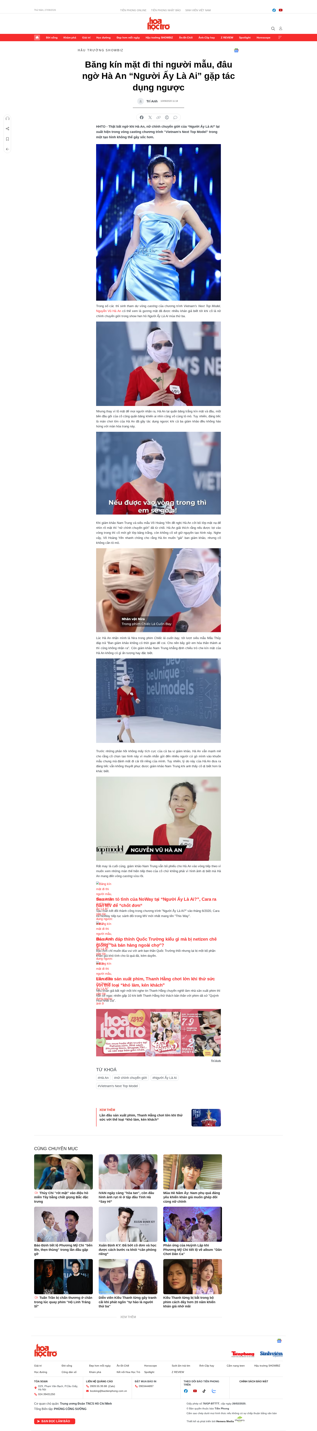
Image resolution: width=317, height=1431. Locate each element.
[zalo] (216, 1391)
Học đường (103, 37)
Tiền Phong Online (133, 10)
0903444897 (146, 1386)
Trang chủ (37, 37)
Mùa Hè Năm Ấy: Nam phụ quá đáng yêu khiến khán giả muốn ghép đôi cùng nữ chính (191, 1197)
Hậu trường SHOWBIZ (159, 37)
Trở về (7, 149)
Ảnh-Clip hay (206, 37)
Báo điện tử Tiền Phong (158, 23)
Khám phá (69, 37)
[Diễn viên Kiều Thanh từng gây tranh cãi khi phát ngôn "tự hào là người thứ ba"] (128, 1276)
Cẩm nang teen (236, 1365)
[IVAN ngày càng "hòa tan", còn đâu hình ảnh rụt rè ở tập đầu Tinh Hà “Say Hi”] (128, 1171)
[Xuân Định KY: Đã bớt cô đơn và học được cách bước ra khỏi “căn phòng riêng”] (128, 1224)
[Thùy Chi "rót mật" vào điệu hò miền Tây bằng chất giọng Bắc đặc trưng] (63, 1171)
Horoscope (263, 37)
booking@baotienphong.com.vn (108, 1390)
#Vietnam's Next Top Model (118, 1086)
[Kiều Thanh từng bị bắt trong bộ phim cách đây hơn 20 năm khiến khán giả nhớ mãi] (192, 1276)
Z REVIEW (227, 37)
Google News (236, 50)
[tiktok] (206, 1391)
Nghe (7, 118)
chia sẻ (141, 117)
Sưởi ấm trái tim (181, 1365)
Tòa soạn (41, 1381)
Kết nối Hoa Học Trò (128, 1372)
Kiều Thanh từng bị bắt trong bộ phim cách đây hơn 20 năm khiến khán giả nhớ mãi (189, 1302)
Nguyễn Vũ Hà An (108, 311)
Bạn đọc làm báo (55, 1421)
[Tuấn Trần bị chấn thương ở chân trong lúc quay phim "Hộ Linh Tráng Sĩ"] (63, 1276)
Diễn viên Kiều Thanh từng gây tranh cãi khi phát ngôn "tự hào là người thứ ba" (127, 1302)
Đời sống (52, 37)
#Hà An (103, 1078)
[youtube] (280, 10)
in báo (167, 117)
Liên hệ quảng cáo (99, 1381)
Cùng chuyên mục (56, 1148)
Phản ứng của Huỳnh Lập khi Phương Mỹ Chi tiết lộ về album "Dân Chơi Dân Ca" (192, 1249)
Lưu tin (7, 139)
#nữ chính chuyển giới (130, 1078)
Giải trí (86, 37)
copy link (158, 117)
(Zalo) (111, 1386)
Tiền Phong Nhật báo (166, 10)
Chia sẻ (7, 128)
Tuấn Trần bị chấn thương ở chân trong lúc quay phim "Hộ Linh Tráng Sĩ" (63, 1302)
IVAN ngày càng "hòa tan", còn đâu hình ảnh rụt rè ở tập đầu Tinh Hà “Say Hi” (126, 1197)
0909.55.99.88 (98, 1386)
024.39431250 (46, 1394)
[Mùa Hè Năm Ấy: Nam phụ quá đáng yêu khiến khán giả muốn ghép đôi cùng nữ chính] (192, 1171)
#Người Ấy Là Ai (164, 1078)
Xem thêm (280, 37)
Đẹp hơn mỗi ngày (128, 37)
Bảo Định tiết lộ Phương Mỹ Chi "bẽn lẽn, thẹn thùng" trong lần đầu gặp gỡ (63, 1249)
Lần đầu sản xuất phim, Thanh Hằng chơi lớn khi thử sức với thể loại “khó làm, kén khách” (141, 1117)
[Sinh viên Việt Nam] (271, 1354)
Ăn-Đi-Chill (186, 37)
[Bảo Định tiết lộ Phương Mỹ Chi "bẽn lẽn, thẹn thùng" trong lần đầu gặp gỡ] (63, 1224)
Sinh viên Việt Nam (198, 10)
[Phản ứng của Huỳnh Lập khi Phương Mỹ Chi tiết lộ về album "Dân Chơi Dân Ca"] (192, 1224)
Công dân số (69, 1372)
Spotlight (245, 37)
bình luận (175, 117)
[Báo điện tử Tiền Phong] (243, 1354)
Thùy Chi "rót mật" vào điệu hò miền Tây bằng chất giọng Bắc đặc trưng (61, 1197)
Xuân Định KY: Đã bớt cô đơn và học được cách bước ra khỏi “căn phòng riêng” (127, 1249)
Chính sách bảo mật (253, 1381)
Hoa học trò (45, 1350)
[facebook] (274, 10)
